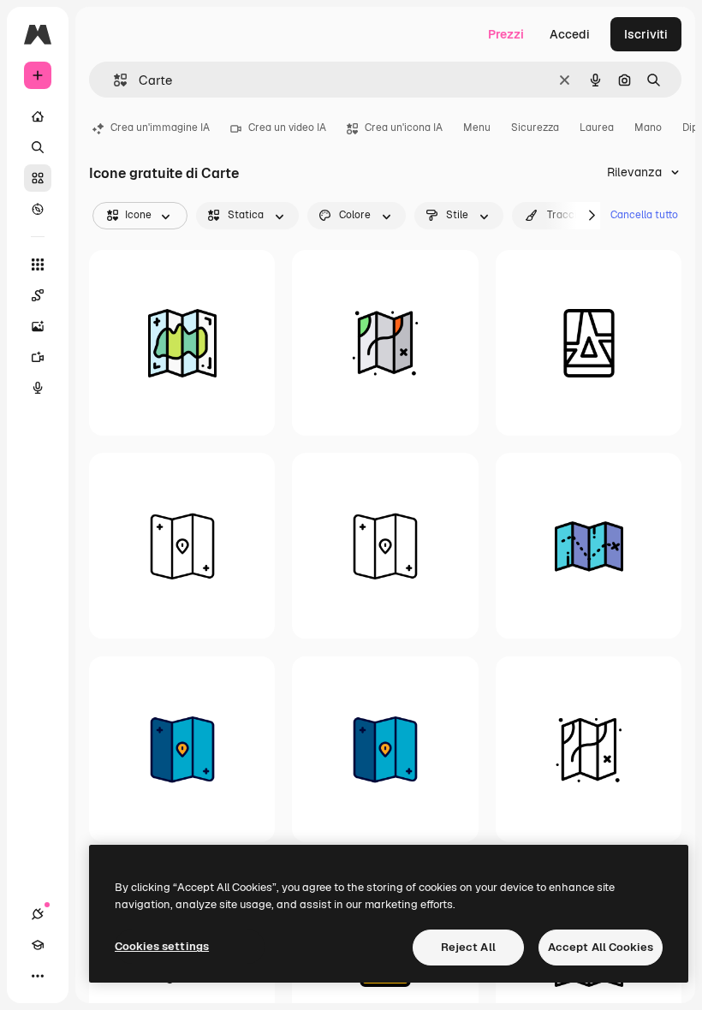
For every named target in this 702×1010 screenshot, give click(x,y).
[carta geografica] (182, 343)
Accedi (570, 34)
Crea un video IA (287, 127)
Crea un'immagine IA (160, 127)
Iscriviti (646, 34)
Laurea (597, 127)
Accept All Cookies (600, 947)
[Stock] (37, 178)
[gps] (588, 343)
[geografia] (385, 343)
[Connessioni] (37, 914)
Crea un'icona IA (404, 127)
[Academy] (37, 945)
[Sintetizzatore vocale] (37, 387)
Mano (648, 127)
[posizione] (182, 546)
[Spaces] (37, 295)
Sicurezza (535, 127)
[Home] (37, 116)
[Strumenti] (37, 264)
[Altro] (37, 975)
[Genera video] (37, 357)
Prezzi (506, 34)
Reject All (468, 947)
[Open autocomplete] (113, 80)
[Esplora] (37, 209)
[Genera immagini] (37, 326)
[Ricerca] (37, 147)
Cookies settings (162, 946)
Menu (477, 127)
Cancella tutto (644, 215)
